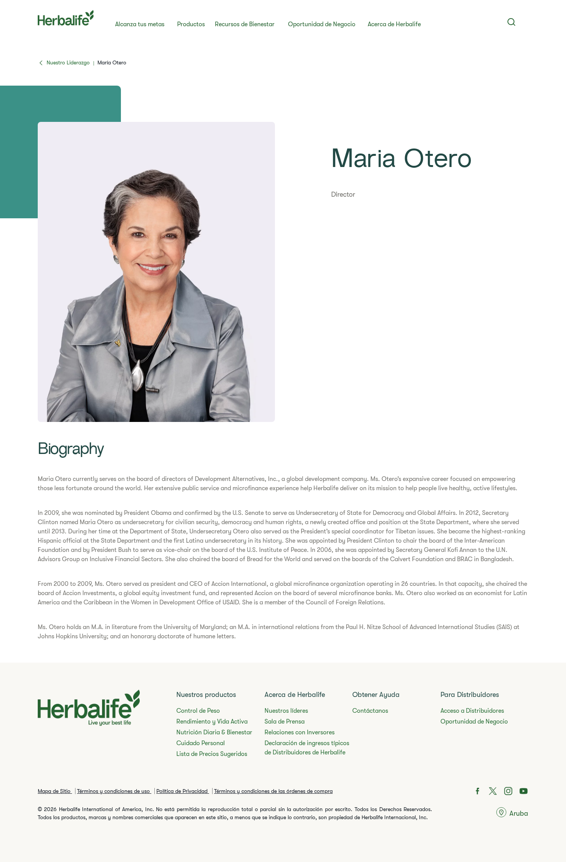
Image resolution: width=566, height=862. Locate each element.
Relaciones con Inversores (300, 732)
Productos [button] (191, 24)
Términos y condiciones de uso (114, 791)
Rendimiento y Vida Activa (212, 721)
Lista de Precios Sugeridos (211, 754)
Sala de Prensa (285, 721)
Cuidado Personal (200, 743)
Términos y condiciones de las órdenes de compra (273, 791)
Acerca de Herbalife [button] (394, 24)
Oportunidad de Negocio (321, 24)
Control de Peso (198, 710)
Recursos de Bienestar (245, 24)
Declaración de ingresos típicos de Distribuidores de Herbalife (307, 748)
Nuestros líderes (286, 710)
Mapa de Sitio (55, 791)
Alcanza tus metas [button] (139, 24)
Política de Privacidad (182, 791)
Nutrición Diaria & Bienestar (214, 732)
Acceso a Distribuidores (472, 710)
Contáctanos (370, 710)
